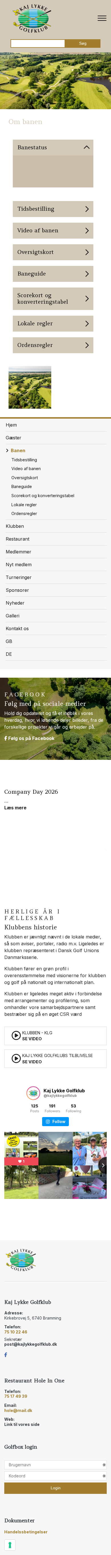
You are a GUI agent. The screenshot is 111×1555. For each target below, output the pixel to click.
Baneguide (21, 486)
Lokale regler (24, 504)
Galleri (12, 616)
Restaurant (17, 539)
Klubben (15, 526)
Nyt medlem (19, 564)
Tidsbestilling (24, 459)
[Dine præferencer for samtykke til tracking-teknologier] (10, 1545)
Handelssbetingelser (26, 1531)
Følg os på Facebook (30, 738)
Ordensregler (24, 513)
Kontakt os (17, 628)
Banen (18, 450)
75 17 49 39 (15, 1396)
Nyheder (15, 603)
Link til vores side (22, 1424)
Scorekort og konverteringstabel (42, 495)
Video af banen (26, 468)
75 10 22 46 (15, 1331)
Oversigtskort (24, 477)
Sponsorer (17, 590)
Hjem (11, 425)
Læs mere (15, 807)
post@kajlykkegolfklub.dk (30, 1344)
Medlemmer (18, 552)
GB (9, 641)
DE (9, 654)
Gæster (13, 438)
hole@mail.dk (18, 1410)
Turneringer (19, 577)
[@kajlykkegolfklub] (33, 1093)
